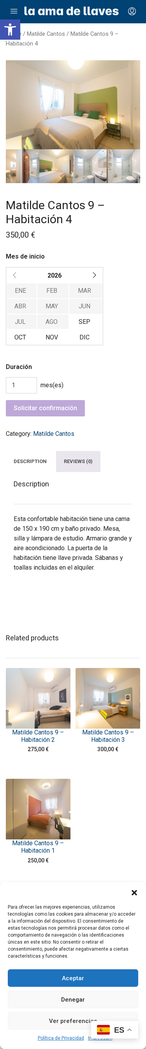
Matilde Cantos (46, 33)
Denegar (73, 999)
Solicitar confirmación (45, 408)
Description (30, 461)
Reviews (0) (78, 461)
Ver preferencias (73, 1021)
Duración (19, 367)
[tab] (30, 461)
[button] (10, 29)
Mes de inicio (25, 256)
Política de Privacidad (61, 1038)
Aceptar (73, 978)
